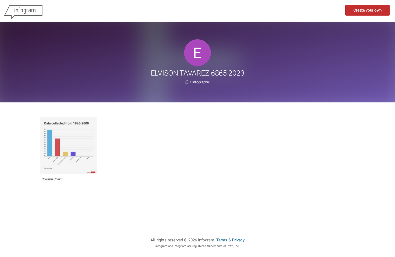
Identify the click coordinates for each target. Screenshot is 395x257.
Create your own (367, 10)
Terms (221, 240)
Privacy (238, 240)
